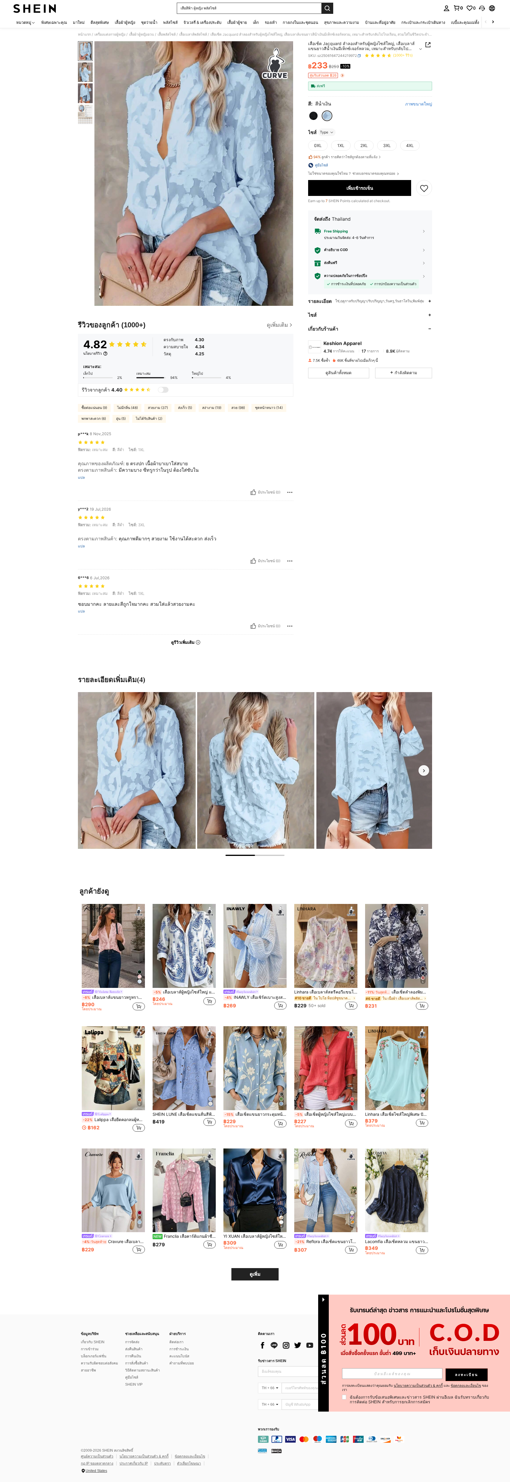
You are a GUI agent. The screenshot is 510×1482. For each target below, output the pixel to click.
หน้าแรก (84, 34)
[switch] (163, 390)
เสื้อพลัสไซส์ (167, 34)
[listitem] (113, 960)
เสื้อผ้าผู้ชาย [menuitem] (237, 22)
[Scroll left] (486, 22)
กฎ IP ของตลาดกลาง (97, 1463)
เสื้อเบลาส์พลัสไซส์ (193, 34)
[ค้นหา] (327, 8)
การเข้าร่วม (90, 1349)
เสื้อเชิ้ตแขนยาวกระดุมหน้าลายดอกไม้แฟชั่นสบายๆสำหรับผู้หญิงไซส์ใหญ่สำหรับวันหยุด (256, 1114)
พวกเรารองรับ (268, 1429)
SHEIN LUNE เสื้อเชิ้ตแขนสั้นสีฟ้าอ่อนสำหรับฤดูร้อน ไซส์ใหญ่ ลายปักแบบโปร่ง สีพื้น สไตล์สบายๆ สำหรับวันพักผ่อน (184, 1114)
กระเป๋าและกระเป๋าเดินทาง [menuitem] (423, 22)
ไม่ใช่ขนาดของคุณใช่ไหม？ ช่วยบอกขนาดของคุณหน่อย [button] (352, 173)
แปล (81, 478)
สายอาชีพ (88, 1370)
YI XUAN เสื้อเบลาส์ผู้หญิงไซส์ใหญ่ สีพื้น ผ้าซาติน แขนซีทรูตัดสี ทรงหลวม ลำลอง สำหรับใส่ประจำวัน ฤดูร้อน (255, 1236)
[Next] (424, 770)
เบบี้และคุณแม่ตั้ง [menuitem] (465, 22)
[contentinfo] (346, 1439)
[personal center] (446, 8)
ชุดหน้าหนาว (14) (269, 407)
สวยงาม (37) (158, 407)
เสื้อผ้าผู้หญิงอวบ (141, 34)
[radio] (313, 115)
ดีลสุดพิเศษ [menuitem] (100, 22)
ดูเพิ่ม (255, 1274)
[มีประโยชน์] (253, 492)
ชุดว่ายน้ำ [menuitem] (149, 22)
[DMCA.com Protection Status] (276, 1451)
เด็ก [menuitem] (256, 22)
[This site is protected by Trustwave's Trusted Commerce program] (262, 1451)
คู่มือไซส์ (131, 1377)
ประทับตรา (162, 1463)
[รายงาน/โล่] (289, 492)
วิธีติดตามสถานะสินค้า (142, 1370)
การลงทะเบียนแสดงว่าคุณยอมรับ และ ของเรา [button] (415, 1388)
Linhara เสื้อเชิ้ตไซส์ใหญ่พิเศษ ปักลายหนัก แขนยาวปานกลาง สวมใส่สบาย (396, 1114)
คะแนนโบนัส (179, 1356)
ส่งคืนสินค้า (134, 1349)
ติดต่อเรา (176, 1342)
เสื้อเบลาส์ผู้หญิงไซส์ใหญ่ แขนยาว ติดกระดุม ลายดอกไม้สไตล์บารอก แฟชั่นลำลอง (185, 992)
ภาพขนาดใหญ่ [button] (418, 104)
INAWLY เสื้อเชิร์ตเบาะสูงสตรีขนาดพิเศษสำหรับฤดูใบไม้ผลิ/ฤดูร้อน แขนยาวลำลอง (256, 997)
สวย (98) (238, 407)
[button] (482, 8)
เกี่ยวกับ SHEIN (92, 1342)
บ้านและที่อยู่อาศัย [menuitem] (380, 22)
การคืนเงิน (133, 1356)
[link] (458, 7)
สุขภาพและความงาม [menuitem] (341, 22)
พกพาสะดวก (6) (93, 418)
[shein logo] (34, 8)
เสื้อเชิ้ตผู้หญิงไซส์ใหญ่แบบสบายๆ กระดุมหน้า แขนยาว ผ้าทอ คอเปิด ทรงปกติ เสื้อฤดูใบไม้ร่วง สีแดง (326, 1114)
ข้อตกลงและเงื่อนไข (190, 1456)
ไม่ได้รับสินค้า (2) (149, 418)
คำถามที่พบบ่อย (181, 1363)
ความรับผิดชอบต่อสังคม (99, 1363)
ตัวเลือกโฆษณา (189, 1463)
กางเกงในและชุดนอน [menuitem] (300, 22)
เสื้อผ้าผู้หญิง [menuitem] (125, 22)
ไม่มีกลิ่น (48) (127, 407)
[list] (305, 1345)
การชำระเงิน (179, 1349)
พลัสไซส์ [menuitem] (170, 22)
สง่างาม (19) (211, 407)
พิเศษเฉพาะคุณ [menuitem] (54, 22)
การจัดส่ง (132, 1342)
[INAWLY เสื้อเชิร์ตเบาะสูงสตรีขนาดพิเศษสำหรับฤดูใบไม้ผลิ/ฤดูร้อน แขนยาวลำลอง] (255, 946)
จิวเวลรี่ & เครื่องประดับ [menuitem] (202, 22)
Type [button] (324, 132)
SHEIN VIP (134, 1384)
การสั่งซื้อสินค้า (136, 1363)
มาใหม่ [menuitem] (79, 22)
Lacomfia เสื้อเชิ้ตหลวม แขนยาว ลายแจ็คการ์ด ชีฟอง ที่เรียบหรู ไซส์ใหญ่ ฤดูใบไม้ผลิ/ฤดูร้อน (396, 1241)
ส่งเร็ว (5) (185, 407)
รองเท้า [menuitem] (271, 22)
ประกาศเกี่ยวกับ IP (134, 1463)
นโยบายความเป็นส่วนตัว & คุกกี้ (144, 1456)
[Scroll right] (493, 22)
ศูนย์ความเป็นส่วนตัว (97, 1456)
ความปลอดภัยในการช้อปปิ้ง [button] (345, 276)
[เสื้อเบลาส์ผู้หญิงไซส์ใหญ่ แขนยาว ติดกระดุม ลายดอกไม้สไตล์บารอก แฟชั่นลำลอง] (184, 946)
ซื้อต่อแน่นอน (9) (94, 407)
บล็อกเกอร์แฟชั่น (93, 1356)
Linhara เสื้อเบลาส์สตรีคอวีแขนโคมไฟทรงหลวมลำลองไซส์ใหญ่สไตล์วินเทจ (325, 992)
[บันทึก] (424, 188)
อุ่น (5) (121, 418)
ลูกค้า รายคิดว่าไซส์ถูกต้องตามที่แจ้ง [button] (345, 157)
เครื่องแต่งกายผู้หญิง (109, 34)
